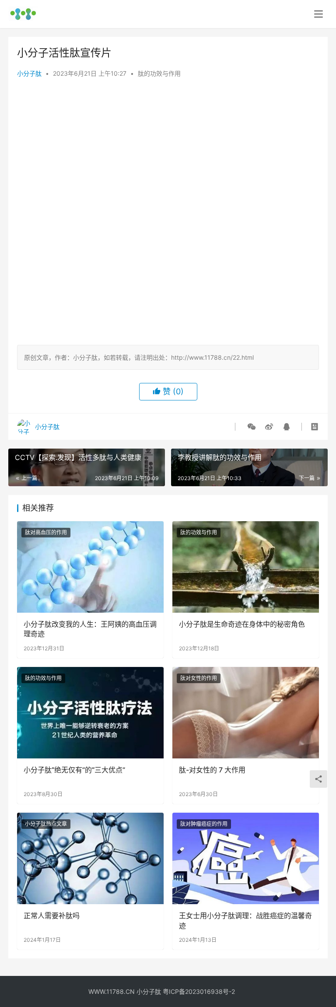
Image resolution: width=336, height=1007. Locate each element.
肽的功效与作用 (159, 73)
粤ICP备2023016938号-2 (199, 991)
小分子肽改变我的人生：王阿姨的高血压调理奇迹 (90, 629)
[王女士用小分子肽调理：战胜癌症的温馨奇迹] (245, 858)
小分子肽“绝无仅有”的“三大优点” (74, 769)
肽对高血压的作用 (46, 532)
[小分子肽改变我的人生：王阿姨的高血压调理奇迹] (90, 567)
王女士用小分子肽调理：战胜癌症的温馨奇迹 (245, 920)
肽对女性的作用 (198, 678)
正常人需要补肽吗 (52, 915)
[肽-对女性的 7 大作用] (245, 712)
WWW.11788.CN (111, 991)
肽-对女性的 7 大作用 (212, 769)
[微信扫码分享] (251, 427)
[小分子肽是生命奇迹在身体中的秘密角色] (245, 567)
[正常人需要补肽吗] (90, 858)
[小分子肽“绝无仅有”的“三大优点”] (90, 712)
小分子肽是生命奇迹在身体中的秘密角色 (242, 624)
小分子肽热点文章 (46, 824)
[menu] (318, 14)
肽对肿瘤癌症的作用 (204, 824)
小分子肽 (29, 73)
